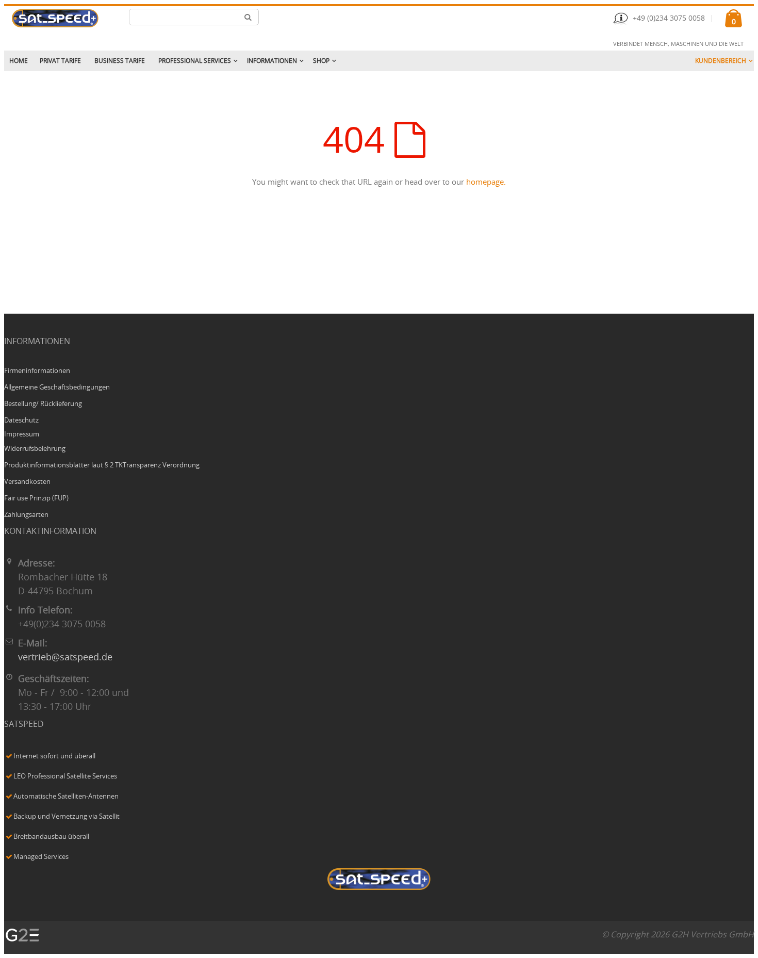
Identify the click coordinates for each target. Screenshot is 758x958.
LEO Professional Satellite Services (65, 776)
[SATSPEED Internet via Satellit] (55, 18)
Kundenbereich (720, 61)
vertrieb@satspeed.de (65, 657)
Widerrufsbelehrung (34, 449)
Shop (321, 61)
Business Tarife (119, 61)
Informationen (272, 61)
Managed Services (41, 857)
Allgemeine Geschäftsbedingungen (57, 387)
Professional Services (194, 61)
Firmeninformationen (37, 371)
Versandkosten (27, 482)
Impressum (21, 434)
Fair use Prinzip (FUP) (36, 498)
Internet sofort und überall (54, 756)
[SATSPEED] (379, 880)
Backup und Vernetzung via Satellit (66, 817)
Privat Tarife (60, 61)
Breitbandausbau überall (51, 837)
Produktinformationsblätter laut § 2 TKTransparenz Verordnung (102, 465)
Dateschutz (21, 420)
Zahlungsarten (26, 515)
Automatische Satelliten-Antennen (66, 796)
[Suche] (248, 17)
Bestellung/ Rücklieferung (43, 404)
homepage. (486, 182)
